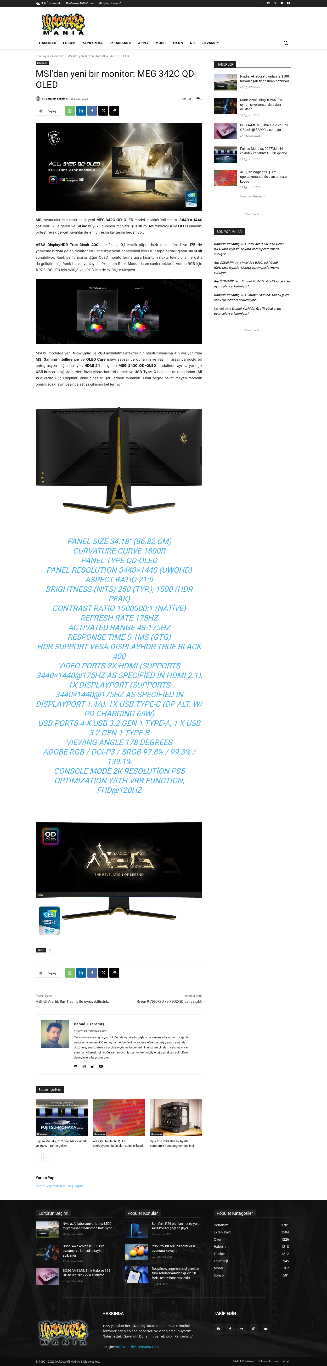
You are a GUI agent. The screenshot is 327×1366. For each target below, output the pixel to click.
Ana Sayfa (42, 56)
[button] (285, 43)
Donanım (58, 56)
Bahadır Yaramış (57, 98)
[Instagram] (268, 3)
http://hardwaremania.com (90, 1030)
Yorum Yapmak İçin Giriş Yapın (59, 1186)
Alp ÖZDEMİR (223, 262)
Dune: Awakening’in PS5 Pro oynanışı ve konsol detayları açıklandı (261, 104)
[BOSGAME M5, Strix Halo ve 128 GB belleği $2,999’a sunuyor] (225, 131)
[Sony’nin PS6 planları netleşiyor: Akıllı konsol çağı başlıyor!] (136, 1229)
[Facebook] (262, 3)
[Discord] (76, 1065)
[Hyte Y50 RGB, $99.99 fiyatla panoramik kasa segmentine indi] (176, 1117)
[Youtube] (288, 3)
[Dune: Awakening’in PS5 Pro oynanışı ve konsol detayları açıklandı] (225, 106)
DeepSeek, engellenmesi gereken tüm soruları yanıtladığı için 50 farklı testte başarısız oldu (175, 1273)
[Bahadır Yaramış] (39, 98)
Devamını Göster (251, 196)
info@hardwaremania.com (137, 1346)
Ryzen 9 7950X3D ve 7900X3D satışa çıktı (169, 1001)
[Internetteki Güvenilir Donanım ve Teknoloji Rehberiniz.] (63, 1332)
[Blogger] (218, 1329)
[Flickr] (242, 1329)
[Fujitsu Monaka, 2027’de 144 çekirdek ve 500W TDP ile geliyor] (62, 1117)
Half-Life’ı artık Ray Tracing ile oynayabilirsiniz (72, 1001)
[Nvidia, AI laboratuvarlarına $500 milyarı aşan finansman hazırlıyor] (225, 82)
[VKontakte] (265, 1329)
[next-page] (46, 1157)
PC (50, 950)
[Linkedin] (81, 111)
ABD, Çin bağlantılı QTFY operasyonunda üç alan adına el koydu (263, 176)
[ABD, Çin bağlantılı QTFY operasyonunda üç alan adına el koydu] (119, 1117)
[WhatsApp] (70, 111)
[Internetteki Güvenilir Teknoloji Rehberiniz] (74, 24)
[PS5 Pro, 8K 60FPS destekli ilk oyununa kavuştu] (136, 1252)
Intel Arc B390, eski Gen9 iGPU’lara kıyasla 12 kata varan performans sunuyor (248, 249)
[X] (275, 3)
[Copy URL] (114, 111)
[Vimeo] (282, 3)
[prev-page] (39, 1157)
